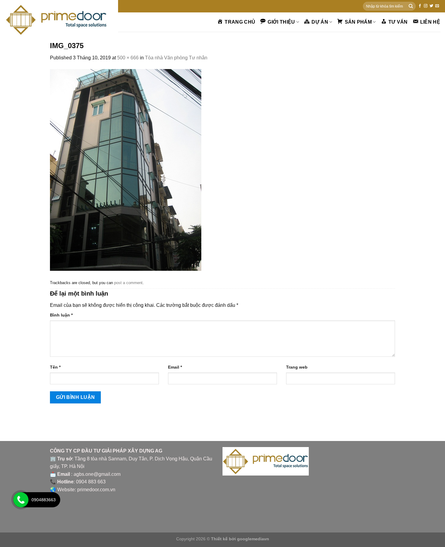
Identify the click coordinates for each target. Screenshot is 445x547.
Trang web (297, 367)
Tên (55, 367)
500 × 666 (128, 57)
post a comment (128, 282)
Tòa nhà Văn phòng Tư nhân (176, 57)
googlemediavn (253, 538)
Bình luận (61, 315)
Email (175, 367)
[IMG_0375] (125, 169)
